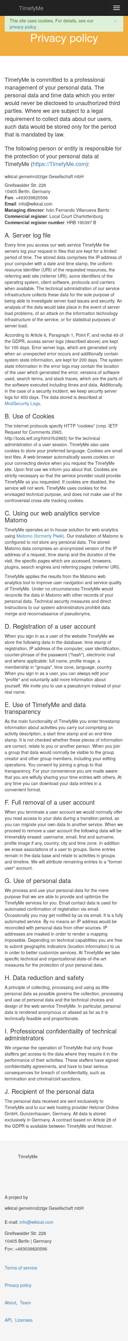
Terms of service (21, 1268)
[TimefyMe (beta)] (10, 7)
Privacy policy (18, 1285)
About (10, 1302)
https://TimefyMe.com (59, 164)
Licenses (24, 1320)
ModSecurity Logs (22, 403)
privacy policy (23, 27)
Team (25, 1302)
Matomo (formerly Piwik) (40, 536)
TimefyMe (31, 8)
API (8, 1320)
